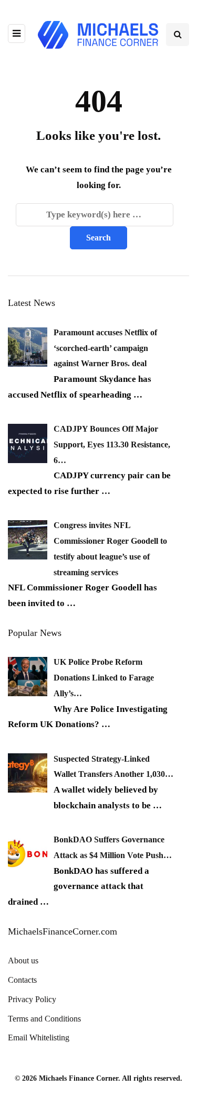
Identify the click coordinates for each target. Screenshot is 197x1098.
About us (23, 960)
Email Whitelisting (38, 1037)
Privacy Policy (32, 999)
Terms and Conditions (44, 1018)
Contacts (22, 979)
